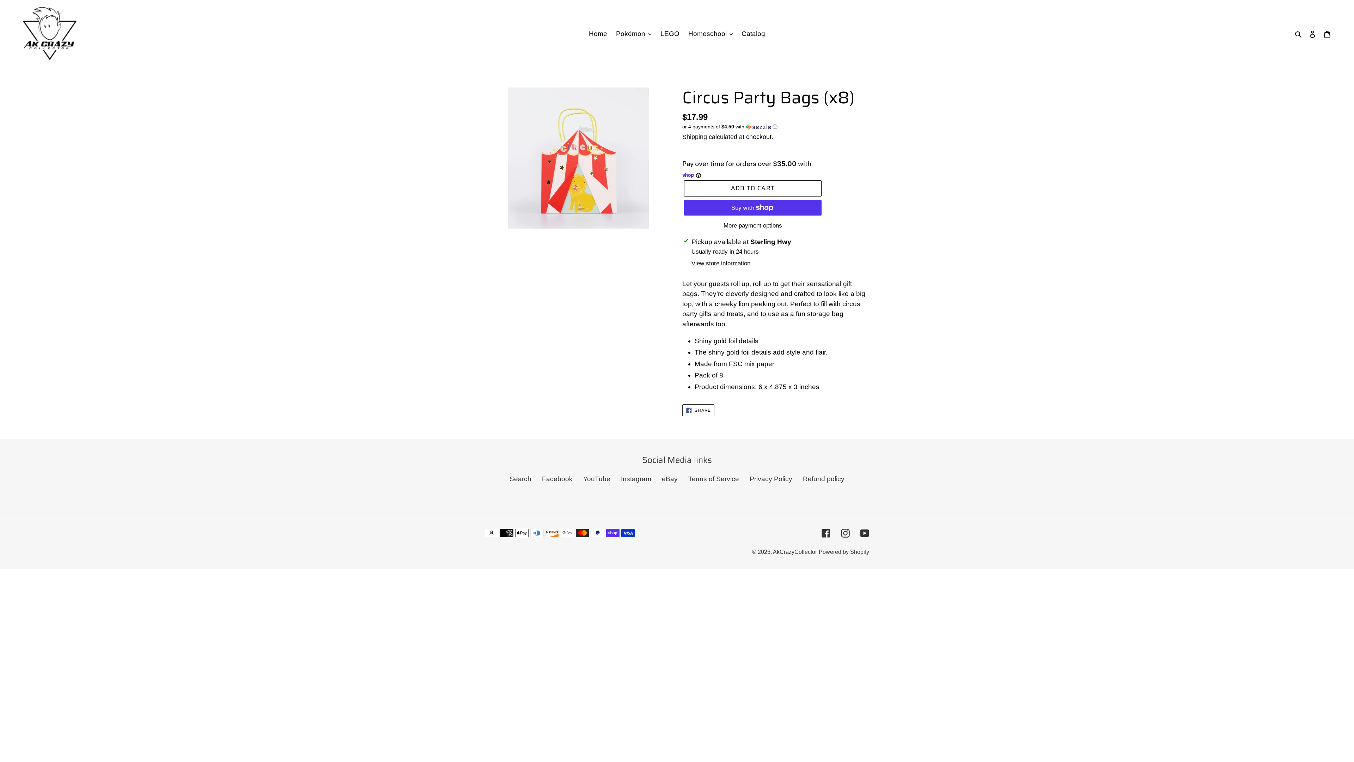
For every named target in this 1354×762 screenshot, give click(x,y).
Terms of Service (713, 479)
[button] (729, 126)
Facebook (557, 479)
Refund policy (823, 479)
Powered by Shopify (844, 552)
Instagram (636, 479)
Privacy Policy (771, 479)
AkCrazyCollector (795, 552)
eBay (670, 479)
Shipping (694, 136)
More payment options (753, 225)
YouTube (596, 479)
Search (520, 479)
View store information (720, 263)
